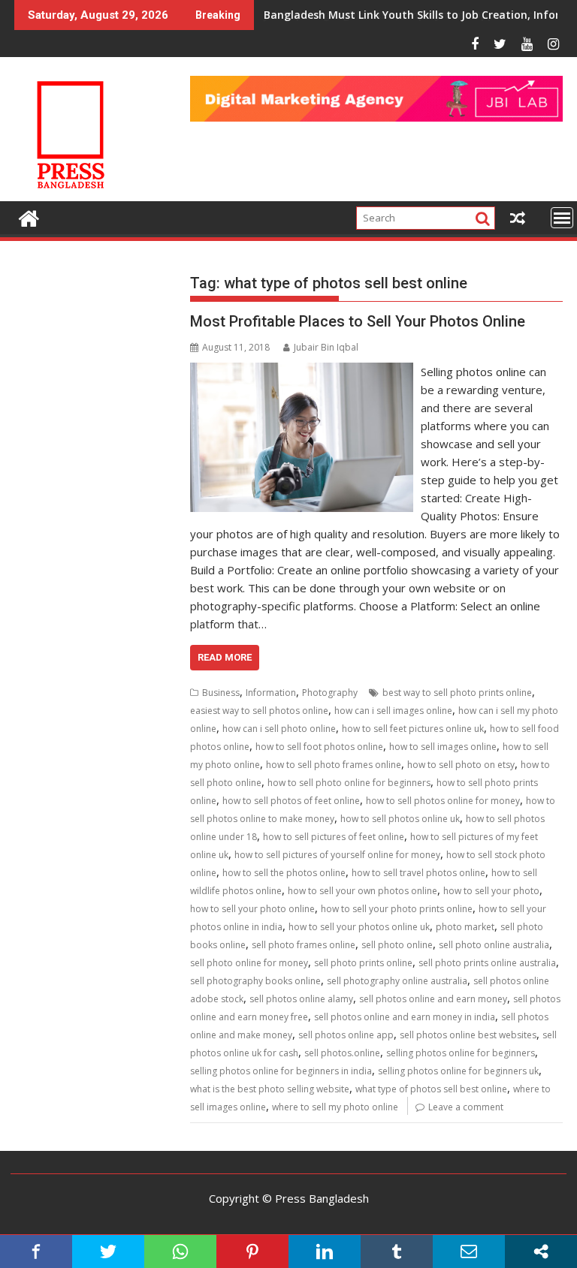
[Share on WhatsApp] (180, 1251)
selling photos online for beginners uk (458, 1071)
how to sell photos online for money (443, 800)
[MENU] (562, 217)
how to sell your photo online (252, 908)
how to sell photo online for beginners (348, 782)
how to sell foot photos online (319, 746)
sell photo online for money (249, 962)
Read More (225, 657)
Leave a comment (465, 1107)
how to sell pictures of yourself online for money (337, 854)
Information (271, 692)
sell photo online (397, 944)
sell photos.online (342, 1053)
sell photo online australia (494, 944)
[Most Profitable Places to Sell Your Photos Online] (302, 371)
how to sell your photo (491, 890)
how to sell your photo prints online (397, 908)
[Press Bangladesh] (29, 216)
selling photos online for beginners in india (281, 1071)
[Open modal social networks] (541, 1251)
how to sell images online (443, 746)
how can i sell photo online (279, 728)
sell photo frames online (303, 944)
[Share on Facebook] (36, 1251)
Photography (330, 692)
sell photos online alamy (301, 998)
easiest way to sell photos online (259, 710)
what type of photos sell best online (431, 1089)
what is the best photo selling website (269, 1089)
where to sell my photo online (335, 1107)
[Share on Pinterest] (252, 1251)
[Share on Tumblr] (397, 1251)
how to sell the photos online (284, 872)
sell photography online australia (397, 980)
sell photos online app (346, 1035)
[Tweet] (108, 1251)
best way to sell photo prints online (457, 692)
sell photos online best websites (468, 1035)
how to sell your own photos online (362, 890)
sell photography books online (255, 980)
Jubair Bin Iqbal (326, 347)
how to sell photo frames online (333, 764)
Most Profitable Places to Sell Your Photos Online (357, 321)
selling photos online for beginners (460, 1053)
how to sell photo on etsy (461, 764)
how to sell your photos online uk (359, 926)
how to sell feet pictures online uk (413, 728)
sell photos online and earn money (433, 998)
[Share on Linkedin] (324, 1251)
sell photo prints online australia (487, 962)
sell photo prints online (363, 962)
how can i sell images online (393, 710)
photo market (465, 926)
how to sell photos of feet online (291, 800)
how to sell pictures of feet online (333, 836)
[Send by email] (469, 1251)
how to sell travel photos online (418, 872)
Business (221, 692)
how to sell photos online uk (400, 818)
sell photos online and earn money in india (404, 1016)
